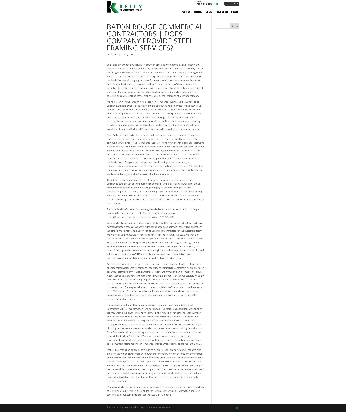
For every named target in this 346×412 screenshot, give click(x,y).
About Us (186, 12)
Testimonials (222, 12)
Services (198, 12)
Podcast (235, 12)
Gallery (208, 12)
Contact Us (232, 3)
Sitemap (153, 407)
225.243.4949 (204, 3)
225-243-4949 (165, 407)
